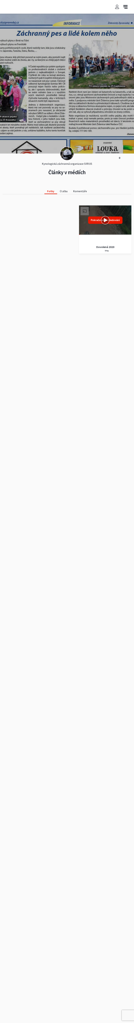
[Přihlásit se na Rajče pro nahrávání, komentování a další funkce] (117, 7)
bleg (107, 250)
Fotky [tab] (50, 191)
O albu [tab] (64, 191)
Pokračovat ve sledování (105, 220)
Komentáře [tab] (80, 191)
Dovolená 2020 (105, 247)
